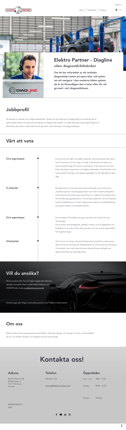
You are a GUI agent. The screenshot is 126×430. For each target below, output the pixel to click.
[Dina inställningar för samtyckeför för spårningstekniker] (121, 425)
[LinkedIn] (65, 414)
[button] (92, 9)
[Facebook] (56, 414)
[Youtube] (60, 414)
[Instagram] (69, 414)
